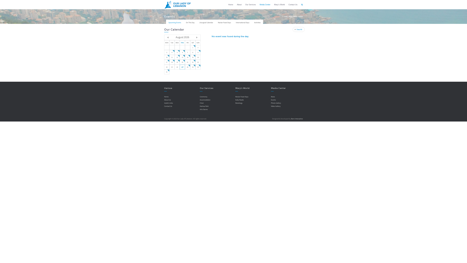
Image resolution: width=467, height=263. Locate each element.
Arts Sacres (204, 109)
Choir (202, 103)
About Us (167, 100)
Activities (257, 22)
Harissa (168, 88)
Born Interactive (297, 119)
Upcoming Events (174, 22)
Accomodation (205, 100)
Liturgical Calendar (206, 22)
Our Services (250, 5)
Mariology (238, 103)
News (273, 97)
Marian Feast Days (224, 22)
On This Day (190, 22)
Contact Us (292, 5)
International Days (242, 22)
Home (230, 5)
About (239, 5)
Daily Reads (239, 100)
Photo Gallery (276, 103)
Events (273, 100)
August (182, 37)
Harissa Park (204, 106)
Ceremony (203, 97)
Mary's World (279, 5)
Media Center (265, 5)
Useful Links (168, 103)
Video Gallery (276, 106)
